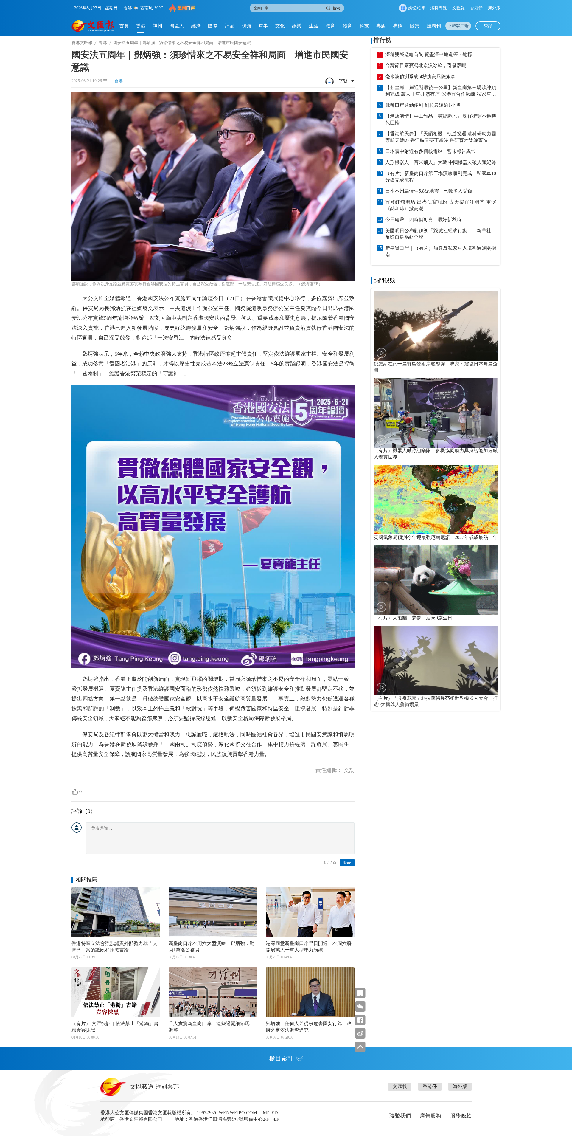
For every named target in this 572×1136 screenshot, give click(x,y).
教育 (330, 25)
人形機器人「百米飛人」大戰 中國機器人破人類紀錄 (440, 162)
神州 (157, 25)
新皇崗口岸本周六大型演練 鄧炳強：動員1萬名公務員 (211, 946)
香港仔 (476, 8)
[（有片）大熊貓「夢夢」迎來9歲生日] (436, 580)
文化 (280, 25)
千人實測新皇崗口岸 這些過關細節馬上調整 (211, 1027)
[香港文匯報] (93, 26)
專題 (381, 25)
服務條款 (461, 1116)
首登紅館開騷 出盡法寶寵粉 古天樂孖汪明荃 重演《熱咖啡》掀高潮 (440, 205)
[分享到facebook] (360, 1020)
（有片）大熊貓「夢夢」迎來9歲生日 (413, 617)
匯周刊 (434, 25)
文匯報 (458, 8)
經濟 (196, 25)
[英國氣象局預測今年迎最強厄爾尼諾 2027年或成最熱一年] (436, 499)
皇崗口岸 (186, 8)
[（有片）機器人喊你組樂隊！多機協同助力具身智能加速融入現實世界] (436, 413)
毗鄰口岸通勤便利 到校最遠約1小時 (422, 105)
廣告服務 (430, 1116)
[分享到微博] (360, 1033)
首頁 (124, 25)
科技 (364, 25)
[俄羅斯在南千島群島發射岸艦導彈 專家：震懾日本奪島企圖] (436, 326)
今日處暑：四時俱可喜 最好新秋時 (423, 219)
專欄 (397, 25)
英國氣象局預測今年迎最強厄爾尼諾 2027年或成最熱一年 (436, 537)
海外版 (494, 8)
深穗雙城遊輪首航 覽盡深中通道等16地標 (428, 54)
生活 (313, 25)
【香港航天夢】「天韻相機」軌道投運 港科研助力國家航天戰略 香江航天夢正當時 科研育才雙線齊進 (440, 137)
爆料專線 (438, 8)
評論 (229, 25)
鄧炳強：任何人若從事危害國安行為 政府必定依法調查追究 (309, 1027)
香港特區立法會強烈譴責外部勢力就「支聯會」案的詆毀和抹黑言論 (114, 946)
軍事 (263, 25)
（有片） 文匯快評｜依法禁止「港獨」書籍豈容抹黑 (115, 1027)
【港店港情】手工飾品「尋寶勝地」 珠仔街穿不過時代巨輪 (440, 119)
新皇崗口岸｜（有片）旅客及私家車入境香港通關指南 (440, 251)
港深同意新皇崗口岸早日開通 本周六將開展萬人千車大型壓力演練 (309, 946)
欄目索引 (281, 1058)
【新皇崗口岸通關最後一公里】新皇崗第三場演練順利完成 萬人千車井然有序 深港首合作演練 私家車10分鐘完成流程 (440, 91)
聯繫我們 (400, 1116)
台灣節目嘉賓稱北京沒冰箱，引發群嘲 (425, 65)
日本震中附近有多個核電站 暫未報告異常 (430, 151)
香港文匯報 (82, 43)
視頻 (246, 25)
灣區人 (177, 25)
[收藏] (360, 993)
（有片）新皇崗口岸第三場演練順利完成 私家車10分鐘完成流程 (440, 176)
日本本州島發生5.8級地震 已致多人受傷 (428, 190)
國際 (212, 25)
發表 (347, 862)
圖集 (414, 25)
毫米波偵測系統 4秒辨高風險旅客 (420, 76)
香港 (140, 25)
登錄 (488, 26)
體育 (347, 25)
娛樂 (296, 25)
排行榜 (382, 40)
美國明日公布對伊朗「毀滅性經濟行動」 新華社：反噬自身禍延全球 (440, 234)
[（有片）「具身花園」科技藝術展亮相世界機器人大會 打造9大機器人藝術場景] (436, 660)
